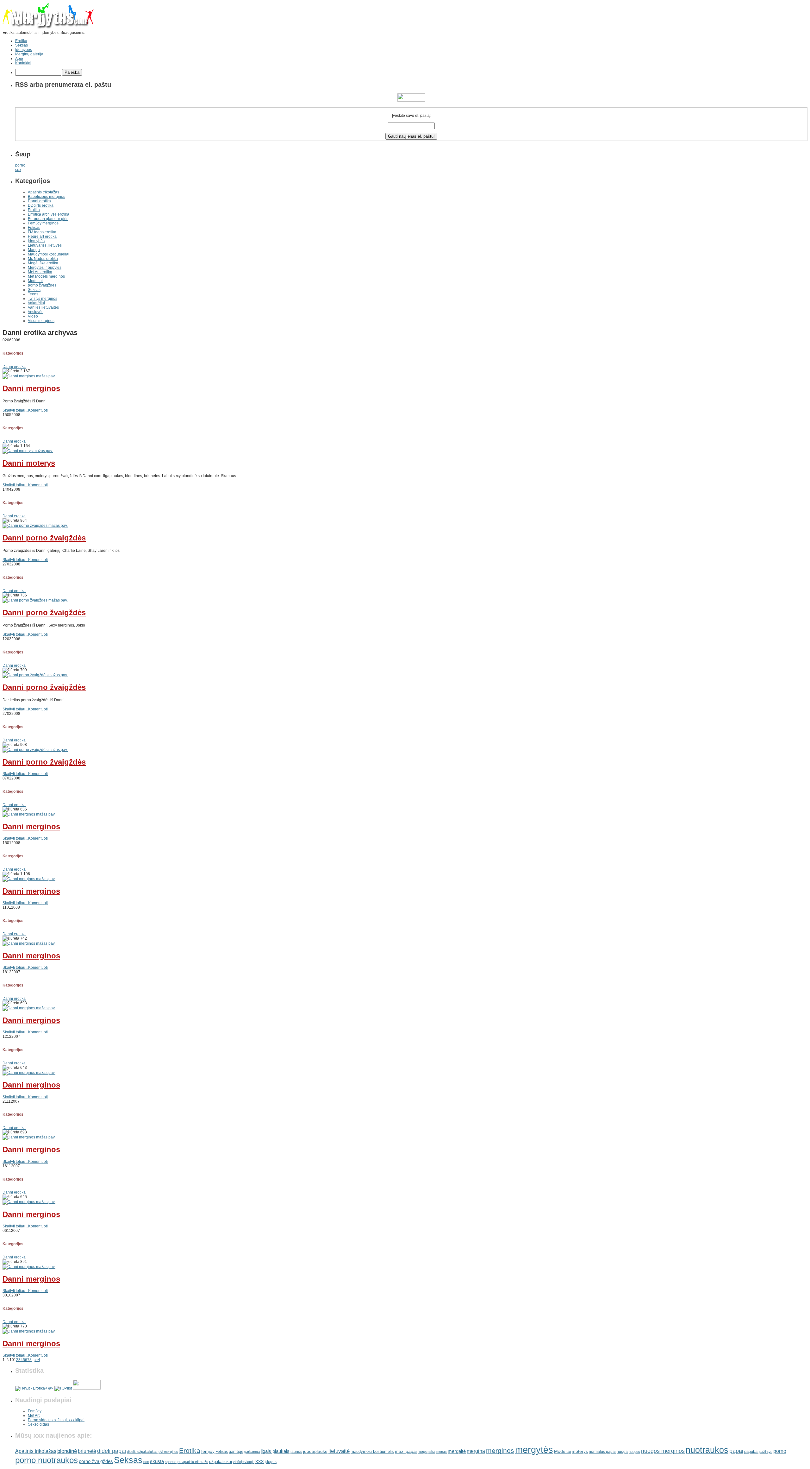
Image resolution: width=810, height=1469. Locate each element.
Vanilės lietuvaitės (43, 307)
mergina (476, 1451)
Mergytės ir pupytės (44, 267)
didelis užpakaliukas (142, 1451)
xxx (259, 1461)
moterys (580, 1451)
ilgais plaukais (275, 1451)
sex (18, 169)
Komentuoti (38, 410)
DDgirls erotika (40, 205)
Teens (33, 294)
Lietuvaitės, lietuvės (45, 245)
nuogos (634, 1451)
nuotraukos (707, 1450)
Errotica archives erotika (48, 214)
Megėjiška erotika (43, 263)
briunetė (87, 1451)
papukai (751, 1451)
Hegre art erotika (42, 236)
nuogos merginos (663, 1451)
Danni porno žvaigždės (44, 537)
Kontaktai (23, 63)
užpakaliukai (220, 1461)
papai (736, 1451)
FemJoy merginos (43, 223)
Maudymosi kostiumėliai (48, 254)
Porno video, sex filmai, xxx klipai (56, 1420)
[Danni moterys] (28, 451)
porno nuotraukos (46, 1460)
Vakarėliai (36, 303)
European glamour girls (48, 219)
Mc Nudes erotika (43, 258)
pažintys (765, 1451)
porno (20, 165)
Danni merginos (31, 388)
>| (38, 1360)
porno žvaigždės (42, 285)
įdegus (271, 1462)
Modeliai (35, 281)
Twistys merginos (42, 298)
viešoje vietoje (243, 1462)
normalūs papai (602, 1451)
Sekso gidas (38, 1424)
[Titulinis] (49, 28)
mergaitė (457, 1451)
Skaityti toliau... (15, 410)
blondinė (67, 1451)
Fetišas (34, 227)
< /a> (49, 1388)
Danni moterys (29, 463)
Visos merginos (41, 320)
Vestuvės (35, 312)
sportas (171, 1462)
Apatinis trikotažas (43, 192)
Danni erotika (39, 201)
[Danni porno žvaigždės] (35, 525)
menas (441, 1451)
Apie (19, 58)
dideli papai (111, 1450)
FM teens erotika (42, 232)
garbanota (252, 1451)
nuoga (622, 1451)
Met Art (34, 1415)
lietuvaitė (339, 1451)
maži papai (406, 1451)
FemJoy (34, 1411)
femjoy (208, 1451)
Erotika (21, 41)
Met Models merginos (46, 276)
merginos (500, 1450)
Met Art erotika (40, 272)
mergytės (534, 1449)
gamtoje (236, 1451)
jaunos (296, 1451)
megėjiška (426, 1451)
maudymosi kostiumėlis (372, 1451)
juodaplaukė (315, 1451)
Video (33, 316)
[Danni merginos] (29, 376)
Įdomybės (23, 49)
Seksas (21, 45)
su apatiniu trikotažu (193, 1462)
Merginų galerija (29, 54)
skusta (157, 1461)
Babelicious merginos (46, 196)
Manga (34, 250)
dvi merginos (168, 1451)
